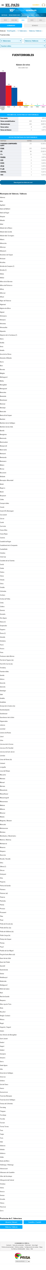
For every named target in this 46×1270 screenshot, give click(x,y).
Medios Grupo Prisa (22, 1261)
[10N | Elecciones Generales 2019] (23, 10)
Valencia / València (11, 1227)
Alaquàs (2, 216)
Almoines (3, 323)
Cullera (2, 606)
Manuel (2, 782)
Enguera (2, 629)
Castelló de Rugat (5, 541)
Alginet (2, 312)
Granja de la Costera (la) (7, 706)
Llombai (2, 756)
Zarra (1, 1211)
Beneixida (3, 396)
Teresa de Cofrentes (6, 1103)
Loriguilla (3, 767)
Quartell (2, 966)
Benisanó (3, 453)
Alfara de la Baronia (6, 281)
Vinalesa (2, 1184)
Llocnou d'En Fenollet (6, 748)
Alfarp (2, 289)
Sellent (2, 1050)
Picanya (2, 908)
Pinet (1, 920)
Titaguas (2, 1111)
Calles (2, 499)
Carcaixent (3, 515)
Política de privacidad (8, 1247)
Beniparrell (3, 446)
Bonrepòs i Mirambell (6, 480)
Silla (1, 1069)
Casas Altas (3, 530)
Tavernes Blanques (6, 1096)
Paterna (2, 897)
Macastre (3, 775)
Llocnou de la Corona (6, 744)
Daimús (2, 610)
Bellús (2, 381)
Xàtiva (2, 1188)
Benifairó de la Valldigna (7, 423)
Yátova (2, 1203)
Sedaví (2, 1042)
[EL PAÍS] (12, 5)
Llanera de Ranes (5, 733)
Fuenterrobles (4, 671)
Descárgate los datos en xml (23, 182)
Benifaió (2, 419)
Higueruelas (4, 721)
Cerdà (2, 564)
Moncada (3, 824)
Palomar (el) (4, 893)
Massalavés (3, 790)
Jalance (2, 725)
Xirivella (2, 1199)
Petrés (2, 905)
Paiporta (2, 882)
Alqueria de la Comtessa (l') (8, 335)
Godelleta (3, 702)
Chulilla (2, 587)
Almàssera (3, 316)
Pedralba (3, 901)
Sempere (3, 1054)
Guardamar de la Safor (7, 717)
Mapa (37, 15)
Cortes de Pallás (5, 599)
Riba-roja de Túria (5, 1004)
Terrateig (3, 1107)
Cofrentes (3, 591)
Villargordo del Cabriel (7, 1180)
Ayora (2, 362)
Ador (1, 201)
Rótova (2, 1019)
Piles (1, 916)
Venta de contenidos (18, 1245)
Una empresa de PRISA (22, 1256)
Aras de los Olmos (5, 354)
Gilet (1, 694)
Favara (2, 648)
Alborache (3, 243)
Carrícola (3, 526)
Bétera (2, 465)
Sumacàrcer (4, 1092)
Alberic (2, 239)
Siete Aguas (3, 1065)
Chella (2, 568)
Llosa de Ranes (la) (6, 759)
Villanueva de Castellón (7, 1172)
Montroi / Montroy (5, 840)
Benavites (3, 392)
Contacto (8, 1245)
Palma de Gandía (5, 886)
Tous (1, 1130)
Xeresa (2, 1195)
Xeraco (2, 1191)
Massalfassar (4, 794)
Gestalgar (3, 691)
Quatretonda (4, 970)
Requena (3, 1000)
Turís (1, 1138)
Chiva (1, 583)
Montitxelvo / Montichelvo (8, 836)
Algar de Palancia (5, 301)
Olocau (2, 870)
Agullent (2, 205)
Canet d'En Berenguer (7, 511)
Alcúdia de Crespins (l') (7, 266)
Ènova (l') (3, 633)
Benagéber (3, 385)
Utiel (1, 1142)
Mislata (2, 817)
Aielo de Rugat (4, 213)
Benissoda (3, 457)
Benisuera (3, 461)
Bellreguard (3, 377)
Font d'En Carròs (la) (6, 664)
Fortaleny (3, 668)
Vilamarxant (4, 1168)
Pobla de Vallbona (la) (7, 931)
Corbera (2, 595)
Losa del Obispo (5, 771)
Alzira (2, 339)
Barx (1, 366)
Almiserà (3, 320)
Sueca (2, 1088)
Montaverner (4, 828)
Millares (2, 809)
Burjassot (3, 496)
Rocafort (2, 1012)
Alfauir (2, 297)
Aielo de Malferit (5, 209)
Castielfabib (3, 549)
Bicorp (2, 469)
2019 (5, 20)
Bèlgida (2, 373)
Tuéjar (2, 1134)
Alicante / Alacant (11, 1222)
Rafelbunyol (3, 977)
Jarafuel (2, 729)
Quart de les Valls (5, 958)
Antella (2, 350)
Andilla (2, 343)
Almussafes (3, 327)
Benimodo (3, 438)
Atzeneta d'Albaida (6, 358)
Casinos (2, 538)
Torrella (2, 1119)
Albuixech (3, 251)
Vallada (2, 1149)
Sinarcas (3, 1077)
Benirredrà (3, 450)
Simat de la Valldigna (6, 1073)
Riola (1, 1008)
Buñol (2, 492)
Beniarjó (2, 404)
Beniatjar (3, 408)
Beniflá (2, 431)
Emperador (3, 626)
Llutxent (2, 763)
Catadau (2, 553)
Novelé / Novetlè (5, 859)
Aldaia (2, 274)
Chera (2, 576)
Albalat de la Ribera (6, 228)
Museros (2, 847)
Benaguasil (3, 388)
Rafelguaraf (3, 985)
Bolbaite (2, 476)
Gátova (2, 679)
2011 (40, 20)
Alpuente (3, 331)
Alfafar (2, 278)
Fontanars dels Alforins (7, 656)
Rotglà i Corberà (5, 1016)
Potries (2, 943)
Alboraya (3, 247)
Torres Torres (4, 1126)
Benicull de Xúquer (6, 415)
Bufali (2, 484)
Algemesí (3, 304)
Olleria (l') (3, 866)
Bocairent (3, 473)
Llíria (1, 740)
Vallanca (2, 1153)
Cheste (2, 580)
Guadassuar (3, 713)
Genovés (2, 687)
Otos (1, 878)
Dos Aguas (3, 618)
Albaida (2, 220)
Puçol (2, 947)
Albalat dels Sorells (6, 232)
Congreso (11, 25)
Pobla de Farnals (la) (6, 924)
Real (1, 993)
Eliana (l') (3, 622)
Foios (1, 652)
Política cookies (19, 1247)
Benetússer (3, 400)
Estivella (2, 637)
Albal (1, 224)
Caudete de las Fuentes (7, 561)
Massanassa (4, 801)
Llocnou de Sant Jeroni (7, 752)
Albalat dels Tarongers (7, 236)
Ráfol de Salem (4, 989)
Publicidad (28, 1245)
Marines (2, 786)
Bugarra (2, 488)
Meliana (2, 805)
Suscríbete (35, 5)
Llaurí (2, 736)
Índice (27, 1249)
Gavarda (2, 683)
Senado (35, 25)
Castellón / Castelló (34, 1222)
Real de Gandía (4, 996)
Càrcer (2, 518)
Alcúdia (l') (3, 270)
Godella (2, 698)
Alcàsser (2, 258)
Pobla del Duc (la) (5, 928)
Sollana (2, 1081)
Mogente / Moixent (6, 821)
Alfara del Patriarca (6, 285)
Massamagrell (4, 798)
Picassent (3, 912)
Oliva (1, 863)
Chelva (2, 572)
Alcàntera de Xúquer (6, 255)
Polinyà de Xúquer (5, 939)
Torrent (2, 1123)
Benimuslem (4, 442)
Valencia (2, 1146)
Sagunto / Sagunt (5, 1027)
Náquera (2, 851)
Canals (2, 507)
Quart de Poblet (5, 962)
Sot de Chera (4, 1084)
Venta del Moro (4, 1161)
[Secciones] (2, 5)
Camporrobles (4, 503)
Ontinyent (3, 874)
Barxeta (2, 369)
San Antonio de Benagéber (8, 1035)
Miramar (2, 813)
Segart (2, 1046)
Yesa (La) (3, 1207)
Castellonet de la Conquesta (8, 545)
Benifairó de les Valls (6, 427)
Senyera (2, 1058)
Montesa (2, 832)
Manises (2, 778)
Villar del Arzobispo (6, 1176)
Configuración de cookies (31, 1247)
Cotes (2, 603)
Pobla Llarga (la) (5, 935)
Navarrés (3, 855)
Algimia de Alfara (5, 308)
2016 (23, 20)
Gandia (2, 675)
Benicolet (3, 411)
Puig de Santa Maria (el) (7, 954)
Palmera (2, 889)
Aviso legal (35, 1245)
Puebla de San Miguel (7, 951)
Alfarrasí (2, 293)
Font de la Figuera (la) (7, 660)
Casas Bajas (4, 534)
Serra (2, 1061)
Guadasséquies (4, 710)
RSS (32, 1249)
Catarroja (3, 557)
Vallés (2, 1157)
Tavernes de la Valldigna (7, 1100)
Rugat (2, 1023)
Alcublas (2, 262)
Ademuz (2, 197)
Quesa (2, 973)
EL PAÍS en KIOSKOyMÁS (18, 1249)
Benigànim (3, 434)
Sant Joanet (4, 1038)
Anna (1, 346)
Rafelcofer (3, 981)
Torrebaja (3, 1115)
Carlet (2, 522)
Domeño (2, 614)
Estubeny (3, 641)
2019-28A (14, 20)
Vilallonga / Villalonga (7, 1165)
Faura (2, 645)
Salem (2, 1031)
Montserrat (3, 843)
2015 (31, 20)
